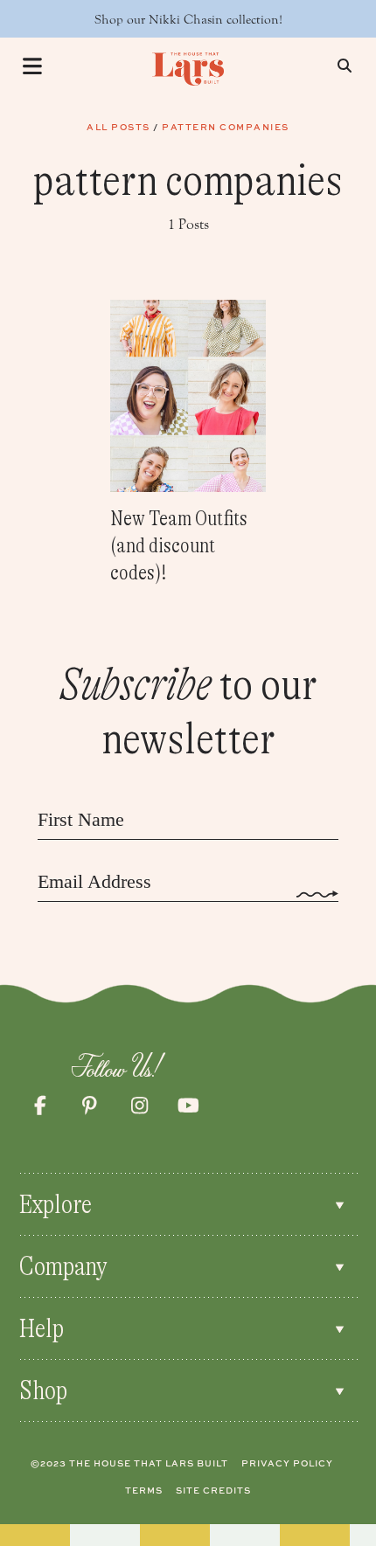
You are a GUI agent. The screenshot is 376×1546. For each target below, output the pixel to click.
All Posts (118, 127)
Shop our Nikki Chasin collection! (188, 19)
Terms (144, 1490)
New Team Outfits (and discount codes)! (178, 546)
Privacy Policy (287, 1463)
